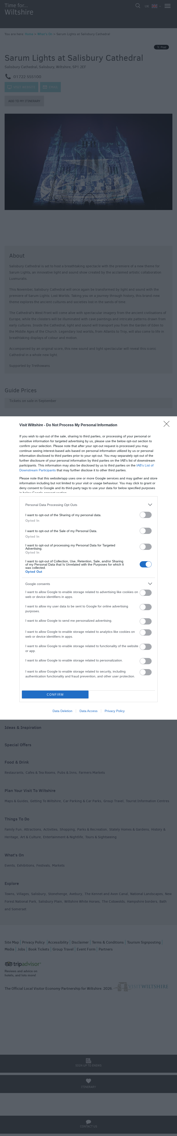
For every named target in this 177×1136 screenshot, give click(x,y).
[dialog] (88, 568)
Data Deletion (62, 711)
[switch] (146, 515)
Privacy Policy (115, 711)
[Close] (168, 425)
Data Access (88, 711)
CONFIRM (55, 694)
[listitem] (88, 504)
